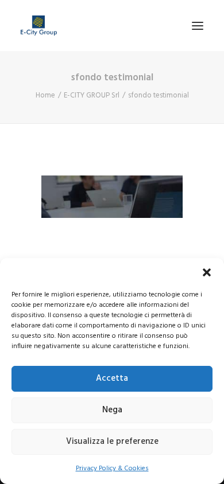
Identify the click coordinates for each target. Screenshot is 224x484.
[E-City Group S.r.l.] (39, 25)
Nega (112, 410)
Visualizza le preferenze (112, 441)
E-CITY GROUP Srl (91, 95)
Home (45, 95)
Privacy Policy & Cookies (112, 468)
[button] (207, 272)
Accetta (112, 378)
